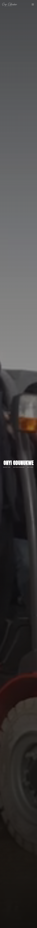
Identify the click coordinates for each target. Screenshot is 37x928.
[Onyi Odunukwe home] (9, 4)
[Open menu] (33, 4)
